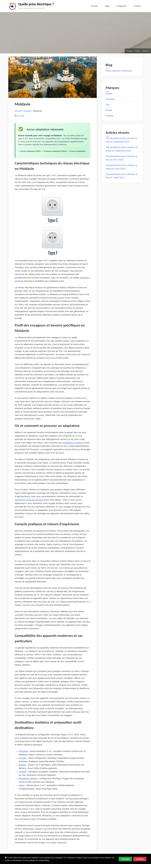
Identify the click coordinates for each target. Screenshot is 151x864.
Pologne (22, 771)
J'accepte (125, 859)
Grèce (21, 785)
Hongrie (22, 758)
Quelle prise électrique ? (36, 4)
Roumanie (23, 751)
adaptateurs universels (73, 443)
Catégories (121, 6)
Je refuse (139, 859)
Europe (27, 111)
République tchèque (28, 778)
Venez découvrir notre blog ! (119, 71)
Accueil (94, 6)
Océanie (109, 115)
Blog (107, 6)
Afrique (109, 93)
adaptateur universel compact (29, 500)
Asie (108, 104)
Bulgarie (22, 765)
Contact (137, 6)
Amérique (110, 99)
